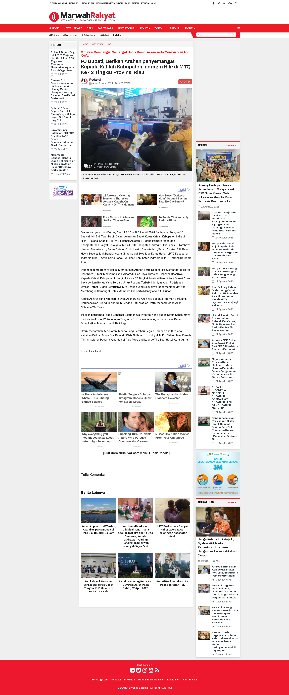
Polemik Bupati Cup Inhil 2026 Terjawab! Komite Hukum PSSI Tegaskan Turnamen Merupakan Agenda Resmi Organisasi (63, 61)
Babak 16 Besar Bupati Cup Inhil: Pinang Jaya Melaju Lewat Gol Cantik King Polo (63, 114)
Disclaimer (132, 3)
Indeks (117, 35)
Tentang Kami (58, 3)
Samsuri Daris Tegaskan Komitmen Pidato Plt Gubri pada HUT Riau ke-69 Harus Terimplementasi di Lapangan (225, 641)
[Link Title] (132, 670)
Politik (145, 28)
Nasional (174, 28)
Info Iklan (87, 3)
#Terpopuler (70, 35)
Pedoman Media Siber (109, 3)
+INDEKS (231, 145)
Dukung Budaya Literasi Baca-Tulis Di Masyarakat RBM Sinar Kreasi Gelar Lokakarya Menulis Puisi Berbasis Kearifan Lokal (216, 193)
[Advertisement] (218, 91)
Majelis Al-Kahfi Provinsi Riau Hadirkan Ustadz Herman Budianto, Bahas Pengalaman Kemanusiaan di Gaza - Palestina (224, 368)
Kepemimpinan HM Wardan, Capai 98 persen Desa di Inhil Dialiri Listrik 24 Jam (98, 529)
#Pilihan (54, 35)
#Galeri (104, 35)
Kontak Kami (148, 3)
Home (56, 28)
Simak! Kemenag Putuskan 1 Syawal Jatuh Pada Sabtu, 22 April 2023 (135, 585)
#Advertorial (89, 35)
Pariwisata (105, 28)
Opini (89, 28)
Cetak (186, 82)
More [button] (189, 28)
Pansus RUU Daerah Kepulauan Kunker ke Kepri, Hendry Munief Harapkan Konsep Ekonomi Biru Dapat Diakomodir (63, 89)
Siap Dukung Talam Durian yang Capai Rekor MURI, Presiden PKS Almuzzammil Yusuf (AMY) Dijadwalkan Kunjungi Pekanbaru (225, 296)
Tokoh (159, 28)
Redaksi (74, 3)
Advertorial (126, 28)
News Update (73, 28)
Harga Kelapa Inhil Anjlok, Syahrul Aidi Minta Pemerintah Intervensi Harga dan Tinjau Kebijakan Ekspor (217, 547)
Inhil (110, 44)
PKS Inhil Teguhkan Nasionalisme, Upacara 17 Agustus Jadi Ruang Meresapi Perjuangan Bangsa (225, 591)
